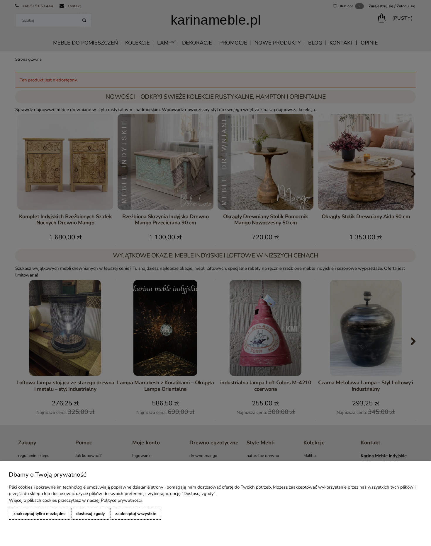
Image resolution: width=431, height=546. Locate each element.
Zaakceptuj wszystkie (135, 513)
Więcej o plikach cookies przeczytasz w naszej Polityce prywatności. (75, 500)
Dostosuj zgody (90, 513)
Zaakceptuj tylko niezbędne (39, 513)
